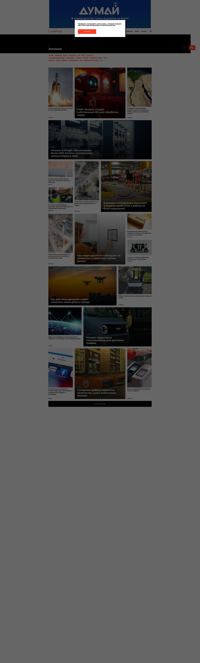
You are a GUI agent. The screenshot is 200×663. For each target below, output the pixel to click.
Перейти (87, 31)
